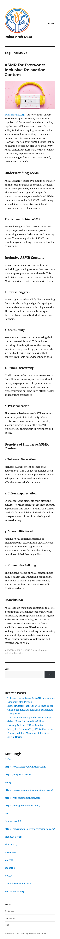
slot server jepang (14, 891)
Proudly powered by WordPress (35, 933)
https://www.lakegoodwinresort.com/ (26, 766)
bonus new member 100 (18, 883)
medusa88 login (13, 836)
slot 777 (9, 860)
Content (34, 650)
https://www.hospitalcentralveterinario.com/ (30, 829)
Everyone (43, 650)
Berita (8, 904)
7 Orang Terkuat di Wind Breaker (25, 725)
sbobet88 (10, 867)
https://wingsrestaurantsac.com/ (23, 797)
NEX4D (8, 759)
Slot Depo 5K (12, 844)
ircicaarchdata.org (15, 114)
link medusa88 (13, 821)
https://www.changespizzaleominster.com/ (29, 790)
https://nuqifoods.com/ (18, 774)
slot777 (9, 875)
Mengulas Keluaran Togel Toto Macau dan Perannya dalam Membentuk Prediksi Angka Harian (30, 733)
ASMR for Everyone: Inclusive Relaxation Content (25, 70)
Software (10, 911)
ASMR (19, 650)
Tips (7, 925)
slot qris (9, 782)
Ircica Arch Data (18, 37)
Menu (51, 23)
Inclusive (9, 653)
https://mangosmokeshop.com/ (22, 805)
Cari (7, 668)
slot (7, 813)
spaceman (10, 852)
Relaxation (18, 653)
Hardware (10, 918)
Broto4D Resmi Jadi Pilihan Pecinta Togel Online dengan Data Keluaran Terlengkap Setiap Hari (30, 709)
